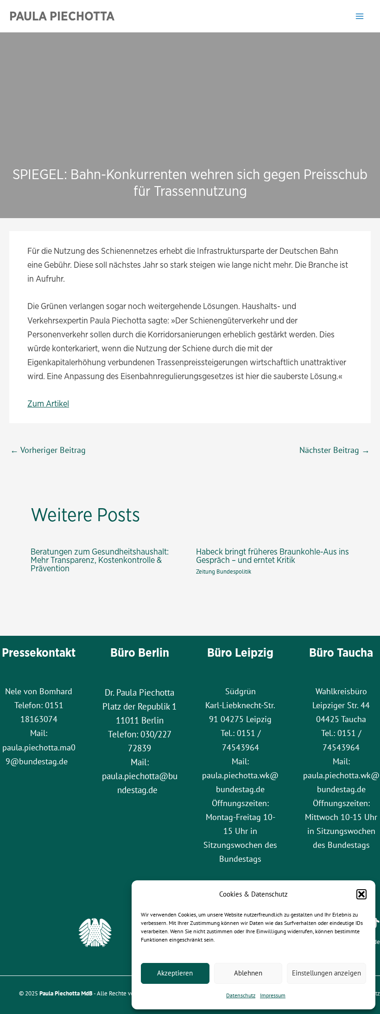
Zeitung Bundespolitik (223, 571)
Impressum (272, 995)
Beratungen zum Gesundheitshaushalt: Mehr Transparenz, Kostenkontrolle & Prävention (100, 560)
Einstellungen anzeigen (326, 973)
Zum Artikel (48, 403)
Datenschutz (240, 995)
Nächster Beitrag (334, 449)
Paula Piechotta (61, 15)
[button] (361, 894)
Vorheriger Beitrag (48, 449)
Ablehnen (248, 973)
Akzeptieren (175, 973)
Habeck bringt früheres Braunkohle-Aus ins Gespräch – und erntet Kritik (272, 555)
